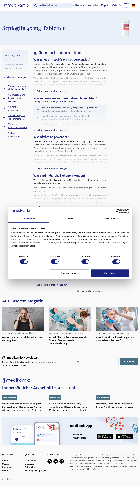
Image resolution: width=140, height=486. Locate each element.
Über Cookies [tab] (111, 219)
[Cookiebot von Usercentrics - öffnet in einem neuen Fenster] (117, 211)
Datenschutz (31, 467)
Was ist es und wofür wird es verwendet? (17, 88)
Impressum (30, 464)
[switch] (55, 261)
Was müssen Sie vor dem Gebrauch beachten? (17, 98)
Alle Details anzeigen (17, 77)
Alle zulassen (109, 273)
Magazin (105, 5)
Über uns (126, 5)
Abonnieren (129, 361)
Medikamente (78, 5)
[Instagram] (61, 461)
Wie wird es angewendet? (14, 108)
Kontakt (6, 470)
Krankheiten (92, 5)
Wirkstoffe (117, 5)
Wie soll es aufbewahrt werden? (17, 126)
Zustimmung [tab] (29, 219)
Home (5, 460)
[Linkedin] (55, 461)
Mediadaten (30, 460)
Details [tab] (70, 219)
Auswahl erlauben (69, 273)
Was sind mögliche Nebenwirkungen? (16, 117)
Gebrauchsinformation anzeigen (52, 91)
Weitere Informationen (14, 135)
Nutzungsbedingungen (35, 470)
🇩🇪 (134, 5)
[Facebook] (49, 461)
